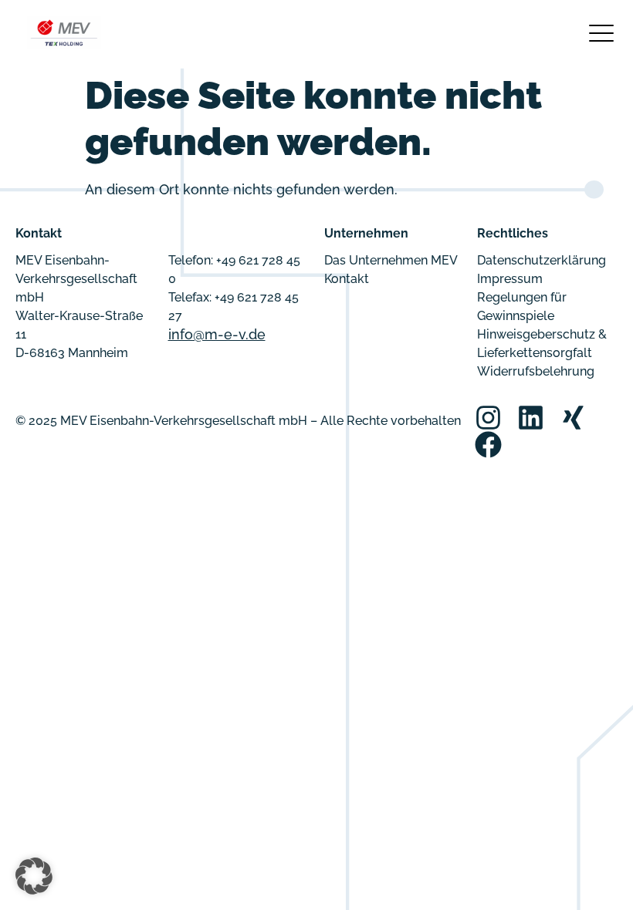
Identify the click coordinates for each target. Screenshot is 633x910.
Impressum (510, 278)
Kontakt (346, 278)
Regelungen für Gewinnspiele (522, 306)
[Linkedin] (530, 417)
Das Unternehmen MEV (391, 260)
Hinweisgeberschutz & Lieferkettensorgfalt (542, 343)
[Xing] (573, 417)
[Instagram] (488, 417)
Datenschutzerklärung (541, 260)
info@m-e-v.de (217, 334)
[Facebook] (488, 444)
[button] (34, 876)
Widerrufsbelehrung (535, 371)
